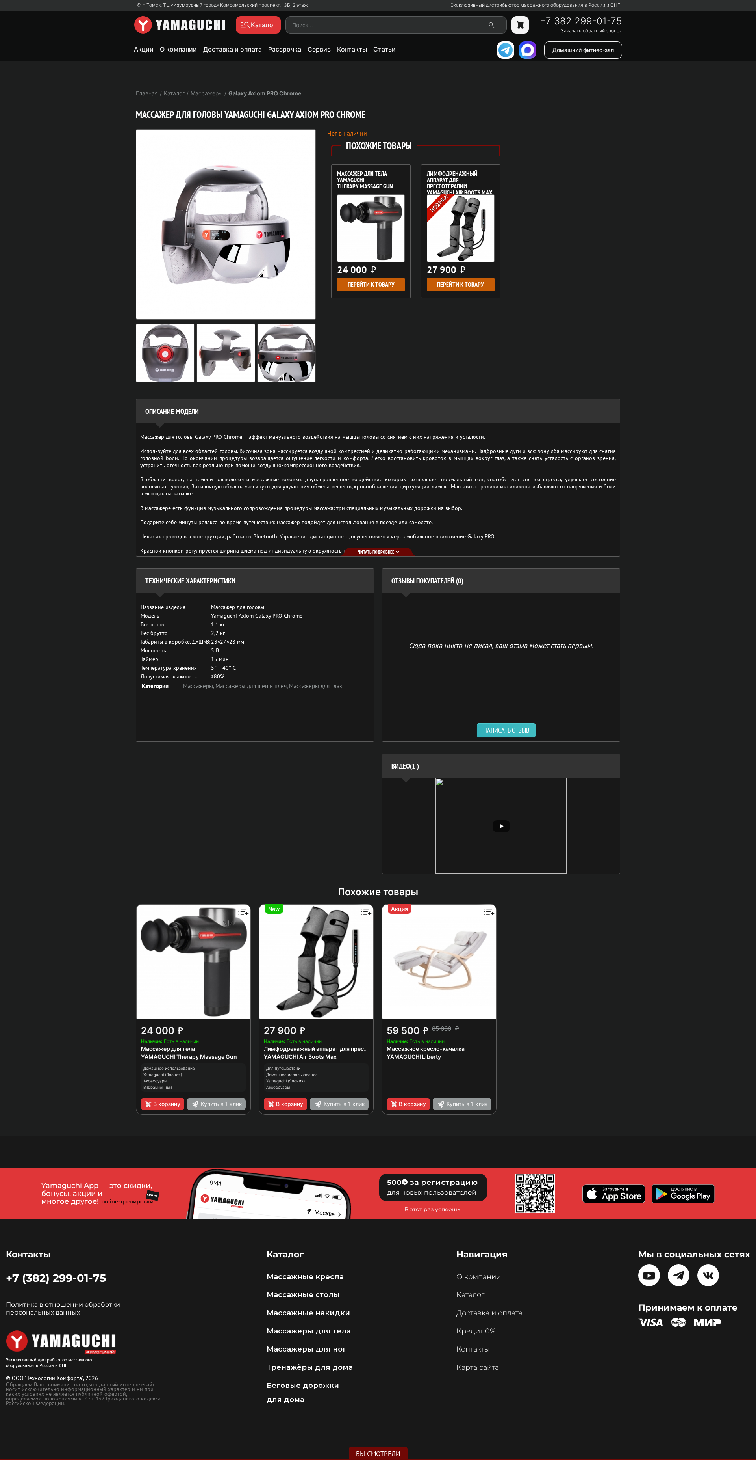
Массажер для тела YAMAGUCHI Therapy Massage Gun (365, 180)
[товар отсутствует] (520, 25)
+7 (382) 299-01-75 (56, 1278)
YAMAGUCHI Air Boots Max (300, 1056)
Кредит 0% (476, 1331)
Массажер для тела (168, 1048)
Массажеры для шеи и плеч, (252, 686)
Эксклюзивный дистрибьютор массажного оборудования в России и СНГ (535, 5)
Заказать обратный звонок (591, 31)
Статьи (384, 49)
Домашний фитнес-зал (583, 50)
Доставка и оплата (232, 49)
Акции (144, 49)
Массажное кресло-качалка (426, 1048)
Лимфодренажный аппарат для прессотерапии (328, 1048)
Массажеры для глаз (315, 686)
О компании (178, 49)
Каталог (470, 1295)
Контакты (352, 49)
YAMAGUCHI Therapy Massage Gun (189, 1056)
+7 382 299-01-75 (581, 21)
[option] (501, 826)
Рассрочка (284, 49)
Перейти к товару (371, 284)
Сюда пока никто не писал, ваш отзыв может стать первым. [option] (501, 645)
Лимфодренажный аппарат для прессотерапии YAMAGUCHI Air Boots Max (459, 180)
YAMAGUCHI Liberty (414, 1056)
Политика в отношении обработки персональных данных (63, 1308)
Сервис (319, 49)
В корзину (166, 1104)
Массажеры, (199, 686)
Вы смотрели (378, 1453)
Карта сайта (477, 1367)
